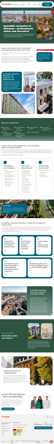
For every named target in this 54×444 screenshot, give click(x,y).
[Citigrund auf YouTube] (47, 417)
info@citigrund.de (38, 424)
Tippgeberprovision (5, 428)
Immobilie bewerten (47, 4)
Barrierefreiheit (45, 441)
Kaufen (28, 4)
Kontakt (3, 435)
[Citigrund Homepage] (5, 4)
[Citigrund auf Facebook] (49, 417)
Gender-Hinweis (12, 441)
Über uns (39, 4)
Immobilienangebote (14, 4)
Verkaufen (22, 4)
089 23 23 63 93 (48, 424)
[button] (51, 441)
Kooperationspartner (5, 430)
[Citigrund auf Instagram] (52, 417)
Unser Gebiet (4, 426)
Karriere (3, 433)
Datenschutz (22, 441)
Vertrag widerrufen (38, 441)
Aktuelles (35, 4)
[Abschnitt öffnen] (5, 250)
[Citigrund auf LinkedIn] (44, 417)
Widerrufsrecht (32, 441)
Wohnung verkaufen (43, 342)
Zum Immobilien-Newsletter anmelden (43, 427)
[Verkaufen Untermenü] (25, 4)
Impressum (17, 441)
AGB (27, 441)
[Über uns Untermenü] (41, 4)
